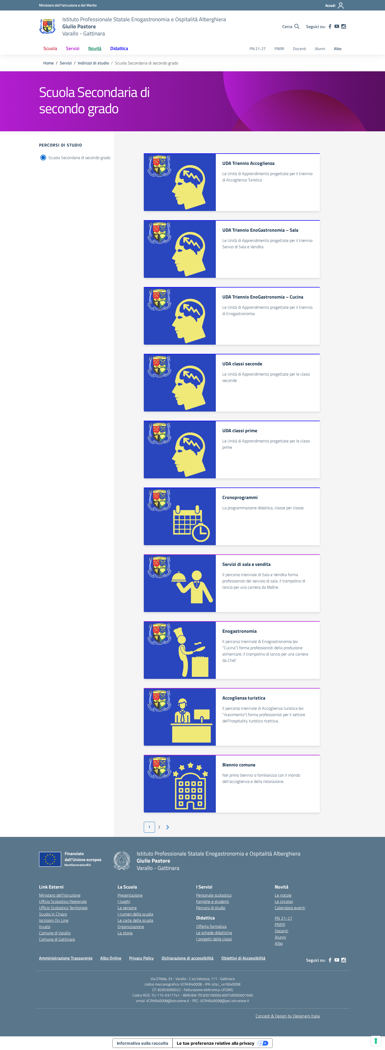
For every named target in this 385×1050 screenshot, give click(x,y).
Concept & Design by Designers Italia (288, 1016)
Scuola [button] (50, 48)
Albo (338, 49)
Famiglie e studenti (212, 901)
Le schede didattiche (214, 932)
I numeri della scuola (135, 914)
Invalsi (44, 926)
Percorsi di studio (210, 908)
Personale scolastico (214, 895)
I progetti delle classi (214, 939)
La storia (125, 933)
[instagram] (343, 26)
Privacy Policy (141, 958)
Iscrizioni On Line (53, 920)
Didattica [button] (119, 48)
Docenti (299, 49)
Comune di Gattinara (57, 939)
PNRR (279, 49)
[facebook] (330, 26)
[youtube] (336, 26)
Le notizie (283, 895)
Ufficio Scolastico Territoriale (63, 908)
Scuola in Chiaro (53, 914)
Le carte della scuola (135, 920)
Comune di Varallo (54, 933)
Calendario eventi (290, 908)
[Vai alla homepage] (47, 26)
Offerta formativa (211, 926)
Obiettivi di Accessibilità (243, 958)
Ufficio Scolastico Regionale (63, 901)
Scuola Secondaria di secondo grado (79, 157)
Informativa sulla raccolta (142, 1043)
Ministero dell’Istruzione (59, 895)
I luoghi (124, 901)
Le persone (127, 908)
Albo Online (110, 958)
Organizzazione (131, 926)
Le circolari (284, 901)
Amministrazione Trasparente (65, 958)
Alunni (320, 49)
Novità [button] (94, 48)
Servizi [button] (72, 48)
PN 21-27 (258, 49)
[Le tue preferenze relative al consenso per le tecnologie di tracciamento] (376, 1041)
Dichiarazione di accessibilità (187, 958)
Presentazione (130, 895)
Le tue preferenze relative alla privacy (215, 1043)
